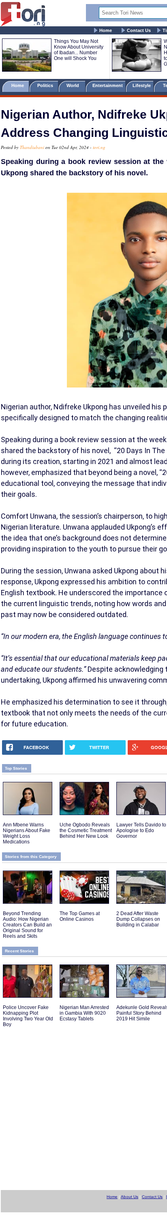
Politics (46, 85)
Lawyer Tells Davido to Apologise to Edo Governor (141, 830)
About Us (129, 1196)
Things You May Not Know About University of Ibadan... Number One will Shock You (78, 49)
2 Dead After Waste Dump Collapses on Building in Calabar (138, 919)
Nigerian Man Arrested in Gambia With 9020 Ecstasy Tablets (84, 1013)
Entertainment (107, 85)
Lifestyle (141, 85)
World (74, 85)
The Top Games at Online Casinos (80, 916)
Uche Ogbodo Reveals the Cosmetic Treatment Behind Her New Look (86, 830)
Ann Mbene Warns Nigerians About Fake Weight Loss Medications (26, 833)
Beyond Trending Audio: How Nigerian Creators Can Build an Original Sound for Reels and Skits (27, 925)
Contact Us (139, 30)
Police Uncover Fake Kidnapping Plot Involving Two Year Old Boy (28, 1016)
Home (105, 30)
